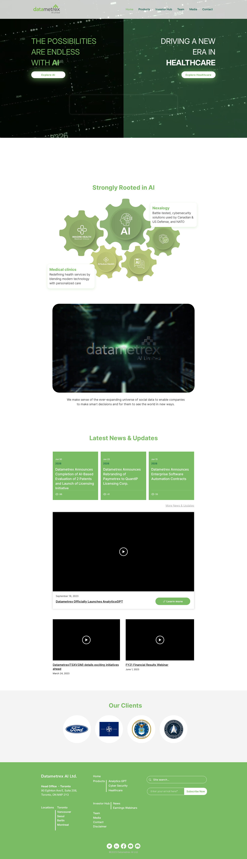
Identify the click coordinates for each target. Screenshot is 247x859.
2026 (58, 463)
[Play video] (123, 552)
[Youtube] (130, 846)
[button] (144, 9)
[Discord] (137, 846)
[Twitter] (109, 846)
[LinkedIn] (116, 846)
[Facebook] (123, 846)
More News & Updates (180, 505)
